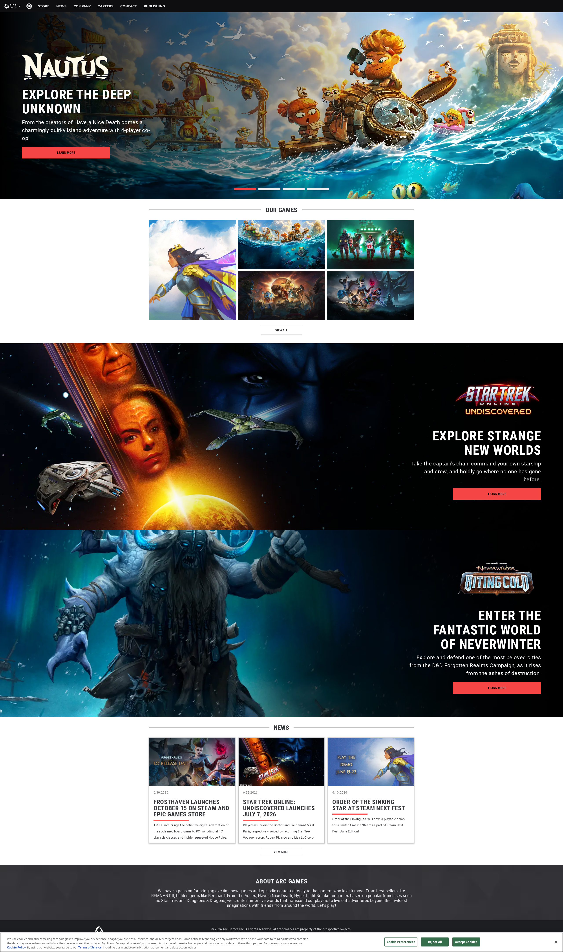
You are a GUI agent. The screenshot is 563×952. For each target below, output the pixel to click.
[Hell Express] (370, 244)
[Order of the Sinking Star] (192, 270)
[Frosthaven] (370, 295)
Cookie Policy (16, 947)
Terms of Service (90, 947)
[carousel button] (269, 189)
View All (281, 330)
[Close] (556, 942)
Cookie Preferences (401, 942)
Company (82, 6)
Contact (128, 6)
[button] (13, 6)
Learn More (66, 152)
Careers (105, 6)
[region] (281, 942)
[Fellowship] (281, 295)
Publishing (154, 6)
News (61, 6)
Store (43, 6)
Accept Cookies (466, 942)
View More (281, 852)
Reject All (435, 942)
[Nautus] (281, 244)
